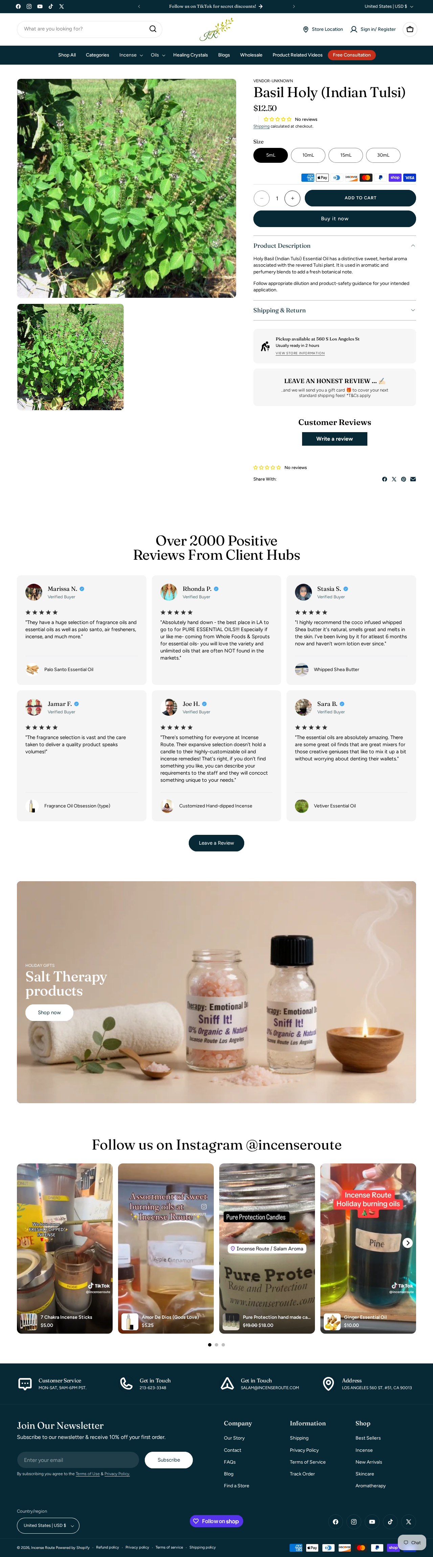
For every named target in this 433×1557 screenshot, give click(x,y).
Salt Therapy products (66, 983)
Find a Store (236, 1486)
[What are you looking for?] (152, 28)
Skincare (365, 1474)
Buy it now (335, 219)
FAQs (230, 1462)
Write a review (334, 439)
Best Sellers (368, 1438)
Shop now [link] (49, 1012)
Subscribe (169, 1460)
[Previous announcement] (139, 6)
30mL (383, 155)
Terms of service (169, 1547)
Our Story (234, 1438)
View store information (300, 353)
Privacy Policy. (117, 1474)
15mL (345, 155)
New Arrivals (369, 1462)
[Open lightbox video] (65, 1248)
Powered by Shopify (73, 1548)
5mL (270, 155)
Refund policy (107, 1547)
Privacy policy (137, 1547)
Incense (364, 1450)
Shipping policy (202, 1547)
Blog (228, 1474)
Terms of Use (88, 1474)
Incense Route (43, 1548)
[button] (410, 29)
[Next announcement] (294, 6)
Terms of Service (308, 1462)
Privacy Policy (304, 1450)
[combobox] (89, 29)
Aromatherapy (371, 1486)
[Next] (408, 1243)
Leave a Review (216, 843)
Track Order (302, 1474)
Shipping (261, 126)
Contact (232, 1450)
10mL (308, 155)
